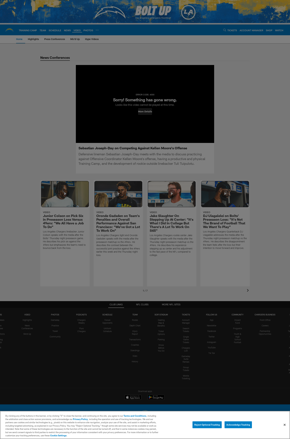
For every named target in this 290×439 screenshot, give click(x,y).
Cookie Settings (58, 435)
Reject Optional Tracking (207, 424)
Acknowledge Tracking (238, 424)
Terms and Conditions (135, 415)
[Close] (284, 424)
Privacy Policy (80, 419)
